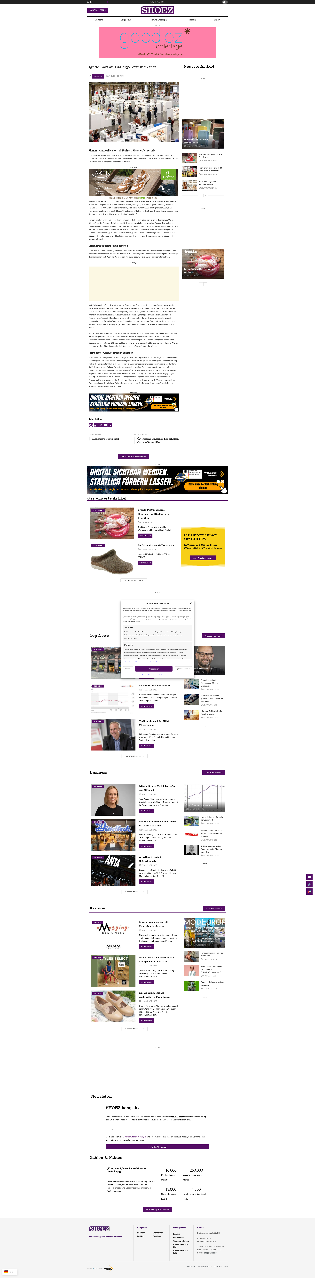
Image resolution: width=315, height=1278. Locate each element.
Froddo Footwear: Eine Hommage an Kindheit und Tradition (154, 513)
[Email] (105, 425)
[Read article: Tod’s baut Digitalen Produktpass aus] (189, 185)
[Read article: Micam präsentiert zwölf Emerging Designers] (113, 935)
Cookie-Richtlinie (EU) (180, 1245)
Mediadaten (191, 20)
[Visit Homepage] (157, 10)
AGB (226, 1267)
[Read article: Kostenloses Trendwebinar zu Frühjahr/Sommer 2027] (113, 971)
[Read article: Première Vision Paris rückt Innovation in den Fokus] (189, 171)
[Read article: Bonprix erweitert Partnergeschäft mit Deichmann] (191, 684)
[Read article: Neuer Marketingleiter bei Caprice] (204, 660)
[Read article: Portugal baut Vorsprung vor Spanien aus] (189, 158)
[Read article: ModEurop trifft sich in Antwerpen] (204, 933)
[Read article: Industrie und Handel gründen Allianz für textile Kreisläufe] (191, 699)
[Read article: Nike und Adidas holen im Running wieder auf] (191, 715)
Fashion (97, 922)
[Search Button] (107, 2)
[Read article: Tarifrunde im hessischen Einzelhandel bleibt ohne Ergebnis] (191, 834)
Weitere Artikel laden (134, 580)
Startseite (99, 20)
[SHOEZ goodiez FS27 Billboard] (157, 42)
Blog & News (126, 20)
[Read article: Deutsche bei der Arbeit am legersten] (191, 986)
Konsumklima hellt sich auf (155, 685)
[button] (190, 603)
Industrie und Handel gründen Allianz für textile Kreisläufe (212, 698)
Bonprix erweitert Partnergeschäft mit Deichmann (209, 683)
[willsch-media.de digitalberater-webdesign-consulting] (134, 402)
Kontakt (216, 20)
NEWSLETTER (99, 10)
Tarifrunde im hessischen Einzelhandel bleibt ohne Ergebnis (211, 833)
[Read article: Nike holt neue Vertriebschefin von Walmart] (113, 799)
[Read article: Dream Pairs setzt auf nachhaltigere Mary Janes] (113, 1006)
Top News (98, 76)
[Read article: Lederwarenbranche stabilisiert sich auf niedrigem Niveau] (203, 134)
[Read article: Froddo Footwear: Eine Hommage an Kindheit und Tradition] (203, 264)
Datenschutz (217, 1267)
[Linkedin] (96, 425)
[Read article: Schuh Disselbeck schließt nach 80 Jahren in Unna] (113, 835)
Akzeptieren (154, 669)
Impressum (170, 674)
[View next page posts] (205, 195)
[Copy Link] (110, 425)
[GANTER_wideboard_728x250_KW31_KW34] (133, 184)
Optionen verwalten (183, 669)
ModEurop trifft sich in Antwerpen (200, 941)
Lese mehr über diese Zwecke (152, 662)
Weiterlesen (146, 535)
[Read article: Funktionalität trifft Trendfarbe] (112, 559)
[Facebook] (91, 425)
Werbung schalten (181, 1241)
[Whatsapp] (100, 425)
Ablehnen (128, 669)
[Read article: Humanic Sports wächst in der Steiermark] (191, 821)
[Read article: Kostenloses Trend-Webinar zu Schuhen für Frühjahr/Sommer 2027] (191, 970)
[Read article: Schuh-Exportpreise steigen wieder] (204, 797)
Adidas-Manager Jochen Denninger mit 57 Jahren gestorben (211, 849)
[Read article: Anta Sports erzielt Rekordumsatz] (113, 870)
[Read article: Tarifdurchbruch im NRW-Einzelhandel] (113, 735)
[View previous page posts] (201, 195)
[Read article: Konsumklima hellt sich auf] (113, 699)
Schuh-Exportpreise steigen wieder (200, 805)
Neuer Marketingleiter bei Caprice (199, 668)
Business (98, 786)
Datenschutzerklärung (159, 674)
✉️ (309, 876)
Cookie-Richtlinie (147, 674)
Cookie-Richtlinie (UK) (180, 1251)
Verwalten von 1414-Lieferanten (134, 662)
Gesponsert (98, 510)
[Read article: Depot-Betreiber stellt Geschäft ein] (113, 663)
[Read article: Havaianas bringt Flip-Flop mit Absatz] (191, 956)
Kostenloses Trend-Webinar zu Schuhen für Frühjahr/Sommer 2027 (213, 969)
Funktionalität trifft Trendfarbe (156, 545)
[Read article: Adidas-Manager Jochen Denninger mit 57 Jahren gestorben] (191, 850)
